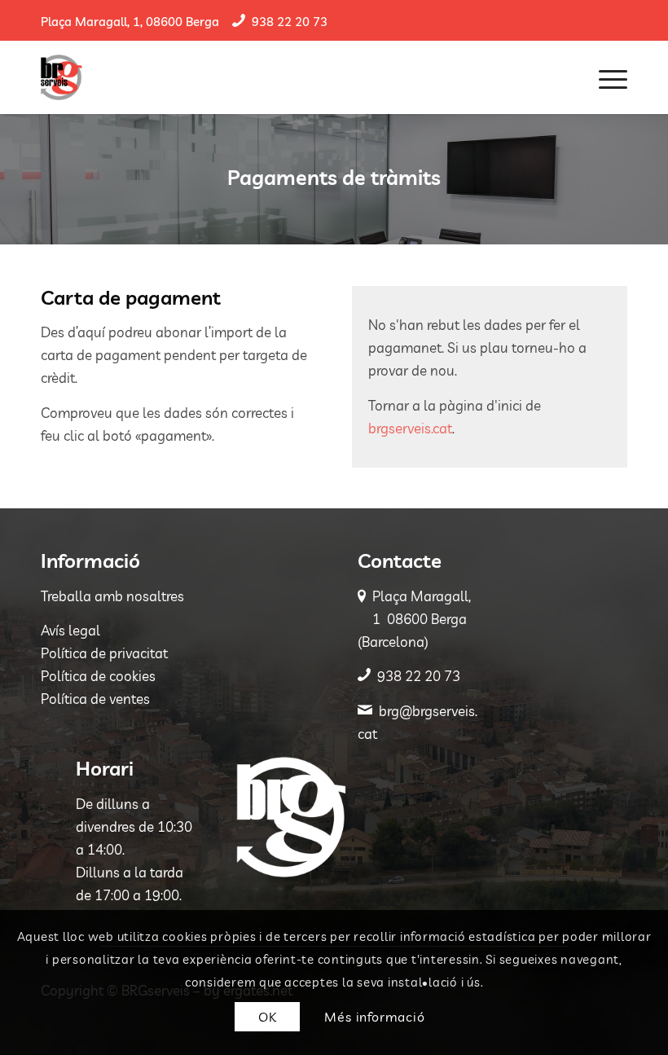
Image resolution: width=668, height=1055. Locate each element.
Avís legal (70, 630)
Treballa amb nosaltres (112, 595)
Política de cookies (98, 675)
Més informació (374, 1017)
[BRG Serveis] (61, 77)
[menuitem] (604, 77)
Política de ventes (95, 698)
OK (267, 1017)
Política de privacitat (104, 653)
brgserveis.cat (410, 428)
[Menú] (604, 77)
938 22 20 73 (289, 21)
